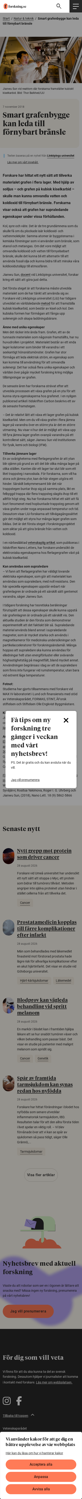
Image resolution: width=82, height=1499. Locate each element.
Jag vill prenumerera (25, 780)
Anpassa (41, 1477)
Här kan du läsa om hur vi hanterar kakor (34, 1453)
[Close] (66, 720)
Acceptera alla (41, 1464)
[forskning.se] (13, 6)
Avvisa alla (41, 1489)
